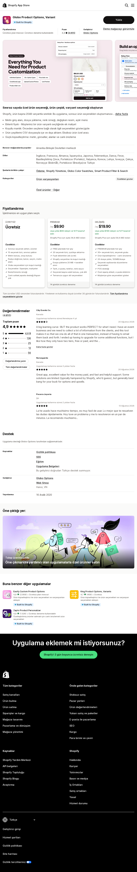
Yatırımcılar (76, 772)
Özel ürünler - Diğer (48, 189)
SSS (38, 457)
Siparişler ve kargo (14, 713)
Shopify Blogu (11, 778)
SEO (72, 725)
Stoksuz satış (78, 694)
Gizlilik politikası (46, 452)
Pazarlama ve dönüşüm (16, 725)
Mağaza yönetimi (13, 731)
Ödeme (40, 171)
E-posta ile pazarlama (83, 719)
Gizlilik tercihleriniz (14, 862)
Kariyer (74, 766)
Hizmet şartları (11, 837)
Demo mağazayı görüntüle (118, 28)
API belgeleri (10, 766)
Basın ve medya (79, 778)
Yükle (119, 19)
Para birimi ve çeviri (81, 738)
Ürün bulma (9, 700)
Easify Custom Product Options (29, 591)
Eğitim (40, 461)
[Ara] (126, 5)
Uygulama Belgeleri (47, 466)
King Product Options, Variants (96, 591)
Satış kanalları (11, 694)
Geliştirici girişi (12, 829)
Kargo (73, 731)
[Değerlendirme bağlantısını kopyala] (53, 310)
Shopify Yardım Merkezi (17, 760)
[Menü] (132, 5)
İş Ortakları (76, 784)
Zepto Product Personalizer (27, 610)
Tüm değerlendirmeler (16, 367)
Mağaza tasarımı (13, 719)
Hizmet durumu (79, 803)
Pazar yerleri (77, 700)
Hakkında (75, 760)
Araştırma (8, 784)
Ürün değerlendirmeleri (83, 707)
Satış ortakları (78, 791)
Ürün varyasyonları (47, 179)
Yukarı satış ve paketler (84, 713)
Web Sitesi (42, 482)
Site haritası (10, 853)
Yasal (73, 797)
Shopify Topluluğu (13, 772)
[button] (35, 598)
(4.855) (71, 33)
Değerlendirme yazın (16, 361)
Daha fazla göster (44, 347)
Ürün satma (10, 707)
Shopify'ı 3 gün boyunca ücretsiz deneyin (68, 654)
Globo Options (90, 33)
